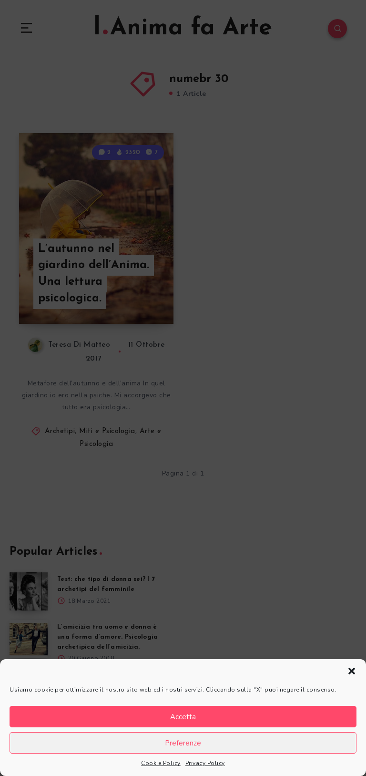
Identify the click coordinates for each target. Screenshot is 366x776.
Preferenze (183, 743)
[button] (351, 671)
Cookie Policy (161, 763)
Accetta (183, 717)
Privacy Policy (205, 763)
